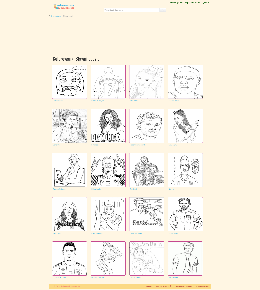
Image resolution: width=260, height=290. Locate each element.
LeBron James (174, 101)
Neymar (171, 189)
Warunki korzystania (184, 286)
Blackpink (133, 189)
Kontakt (149, 286)
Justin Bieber (173, 278)
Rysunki (205, 3)
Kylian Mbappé (97, 233)
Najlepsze (189, 3)
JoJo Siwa (134, 101)
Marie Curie (57, 145)
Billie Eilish (57, 233)
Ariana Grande (174, 145)
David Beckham (136, 233)
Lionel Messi (173, 233)
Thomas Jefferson (59, 189)
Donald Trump (135, 278)
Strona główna (176, 3)
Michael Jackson (97, 278)
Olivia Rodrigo (58, 101)
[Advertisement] (130, 39)
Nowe (197, 3)
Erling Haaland (97, 189)
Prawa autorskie (202, 286)
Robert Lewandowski (138, 145)
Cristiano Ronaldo (59, 278)
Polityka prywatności (164, 286)
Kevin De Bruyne (97, 101)
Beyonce (94, 145)
